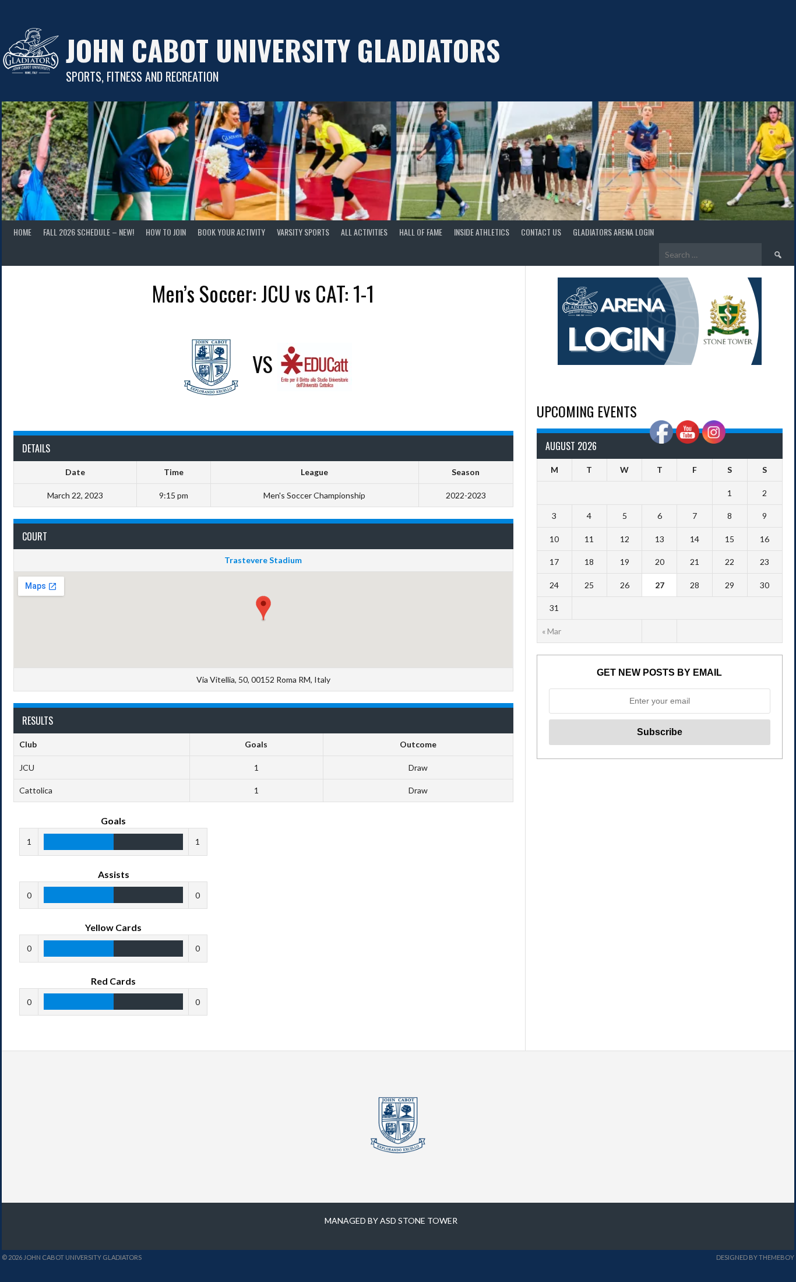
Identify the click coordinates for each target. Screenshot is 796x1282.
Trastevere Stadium (263, 560)
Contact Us (541, 232)
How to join (166, 232)
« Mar (551, 631)
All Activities (364, 232)
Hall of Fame (420, 232)
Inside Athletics (481, 232)
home (22, 232)
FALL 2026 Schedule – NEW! (88, 232)
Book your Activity (231, 232)
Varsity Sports (303, 232)
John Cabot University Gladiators (283, 50)
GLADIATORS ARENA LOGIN (613, 232)
